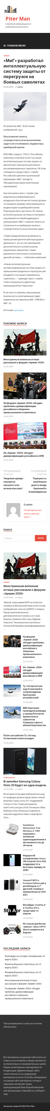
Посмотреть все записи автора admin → (33, 513)
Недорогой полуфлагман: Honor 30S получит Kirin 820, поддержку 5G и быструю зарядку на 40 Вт (34, 862)
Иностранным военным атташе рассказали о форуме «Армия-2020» (23, 361)
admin (20, 87)
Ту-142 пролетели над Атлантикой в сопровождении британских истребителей (32, 692)
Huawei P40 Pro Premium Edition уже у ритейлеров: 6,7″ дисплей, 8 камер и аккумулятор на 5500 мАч (34, 887)
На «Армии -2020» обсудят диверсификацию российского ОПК (23, 454)
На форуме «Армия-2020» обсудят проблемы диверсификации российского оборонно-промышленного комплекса (22, 408)
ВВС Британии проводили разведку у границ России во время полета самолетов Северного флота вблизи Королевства (34, 717)
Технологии (9, 778)
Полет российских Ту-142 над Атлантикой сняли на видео (19, 737)
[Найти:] (25, 538)
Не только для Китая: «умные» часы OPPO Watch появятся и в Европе (34, 928)
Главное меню (16, 45)
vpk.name (18, 310)
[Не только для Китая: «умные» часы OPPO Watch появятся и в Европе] (12, 933)
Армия (6, 56)
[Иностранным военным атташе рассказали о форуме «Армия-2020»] (25, 356)
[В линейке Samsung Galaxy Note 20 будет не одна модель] (25, 775)
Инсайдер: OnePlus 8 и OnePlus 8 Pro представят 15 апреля (34, 909)
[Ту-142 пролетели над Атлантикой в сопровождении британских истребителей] (12, 695)
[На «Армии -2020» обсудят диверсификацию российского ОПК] (25, 449)
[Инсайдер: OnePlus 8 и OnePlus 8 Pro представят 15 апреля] (12, 914)
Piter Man (18, 18)
